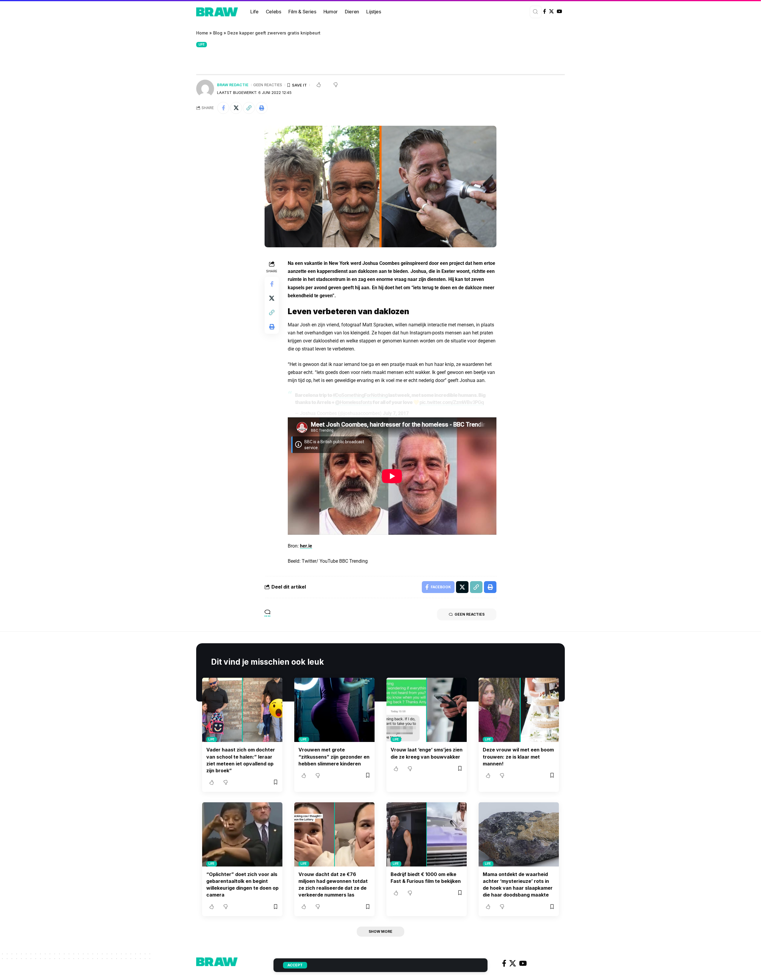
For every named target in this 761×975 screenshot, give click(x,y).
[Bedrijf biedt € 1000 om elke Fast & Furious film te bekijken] (426, 834)
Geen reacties (267, 85)
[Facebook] (545, 11)
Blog (217, 32)
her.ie (306, 546)
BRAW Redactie (233, 85)
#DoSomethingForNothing (360, 395)
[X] (551, 11)
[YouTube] (559, 11)
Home (202, 32)
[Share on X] (236, 108)
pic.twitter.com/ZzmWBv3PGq (451, 402)
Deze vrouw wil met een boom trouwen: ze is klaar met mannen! (518, 756)
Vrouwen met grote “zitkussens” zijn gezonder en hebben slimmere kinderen (334, 756)
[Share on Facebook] (223, 108)
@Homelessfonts (353, 402)
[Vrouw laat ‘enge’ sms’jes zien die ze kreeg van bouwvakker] (426, 710)
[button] (249, 108)
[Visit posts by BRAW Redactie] (205, 89)
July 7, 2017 (396, 413)
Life (202, 44)
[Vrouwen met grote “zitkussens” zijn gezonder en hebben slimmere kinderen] (334, 710)
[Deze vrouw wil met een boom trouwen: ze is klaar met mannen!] (519, 710)
